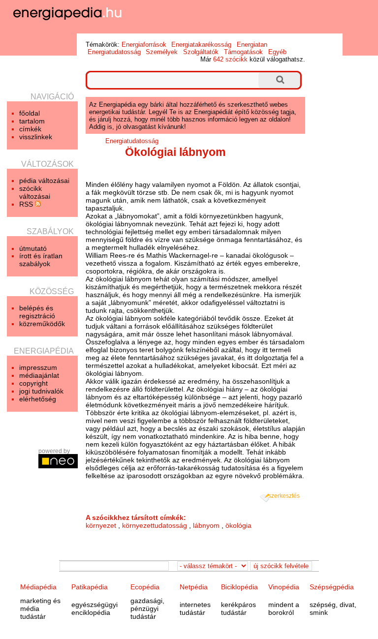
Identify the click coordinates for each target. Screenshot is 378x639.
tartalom (32, 121)
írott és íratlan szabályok (41, 260)
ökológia (238, 525)
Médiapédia (38, 587)
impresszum (38, 367)
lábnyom (206, 525)
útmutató (33, 248)
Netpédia (194, 587)
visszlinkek (35, 137)
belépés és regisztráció (37, 312)
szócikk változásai (34, 192)
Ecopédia (144, 587)
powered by (54, 451)
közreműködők (42, 324)
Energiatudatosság (114, 52)
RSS (27, 204)
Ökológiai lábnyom (175, 152)
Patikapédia (89, 587)
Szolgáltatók (201, 52)
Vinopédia (283, 587)
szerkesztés (284, 496)
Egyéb (277, 52)
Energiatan (252, 44)
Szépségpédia (332, 587)
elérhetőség (37, 399)
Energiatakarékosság (201, 44)
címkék (30, 129)
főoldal (29, 113)
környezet (101, 525)
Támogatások (243, 52)
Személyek (162, 52)
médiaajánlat (39, 375)
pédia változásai (44, 180)
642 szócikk (230, 59)
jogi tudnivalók (41, 391)
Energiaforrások (144, 44)
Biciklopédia (239, 587)
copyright (33, 383)
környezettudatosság (154, 525)
